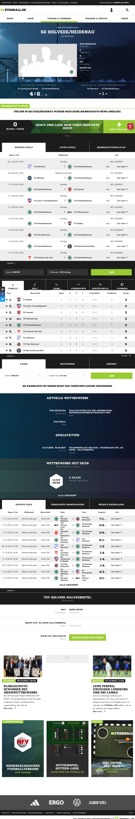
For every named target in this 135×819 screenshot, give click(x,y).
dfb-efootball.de (24, 2)
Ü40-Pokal (60, 422)
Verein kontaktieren (87, 637)
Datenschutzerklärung (19, 813)
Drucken (124, 356)
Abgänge (111, 364)
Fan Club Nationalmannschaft (40, 2)
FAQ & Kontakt (63, 2)
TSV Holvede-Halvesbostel (67, 597)
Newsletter (74, 2)
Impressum (5, 813)
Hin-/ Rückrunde (34, 289)
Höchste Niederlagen (111, 504)
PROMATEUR (6, 2)
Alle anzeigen (66, 495)
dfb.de (15, 2)
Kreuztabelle (100, 288)
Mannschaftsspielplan (111, 147)
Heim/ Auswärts (56, 289)
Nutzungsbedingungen (35, 813)
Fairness (122, 288)
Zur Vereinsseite (67, 36)
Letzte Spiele (68, 147)
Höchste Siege (24, 504)
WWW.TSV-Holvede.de (53, 636)
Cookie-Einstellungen (79, 813)
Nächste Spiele (24, 147)
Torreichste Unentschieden (67, 504)
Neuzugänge (67, 364)
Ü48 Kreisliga (88, 44)
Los (111, 272)
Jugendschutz (49, 813)
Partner (54, 2)
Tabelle (13, 288)
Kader (24, 364)
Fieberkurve (78, 288)
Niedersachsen (72, 27)
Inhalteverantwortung (63, 813)
